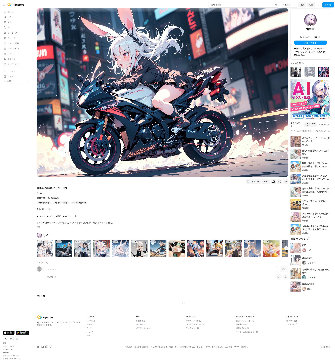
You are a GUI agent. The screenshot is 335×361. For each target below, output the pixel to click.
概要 (4, 343)
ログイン (328, 5)
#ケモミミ (41, 216)
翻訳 (38, 227)
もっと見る (323, 124)
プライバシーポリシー (11, 356)
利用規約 (6, 353)
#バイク (50, 216)
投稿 (311, 5)
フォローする (310, 42)
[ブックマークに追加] (273, 181)
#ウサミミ (67, 216)
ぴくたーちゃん (8, 346)
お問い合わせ (8, 349)
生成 (302, 5)
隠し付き (50, 277)
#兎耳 (58, 216)
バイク (49, 209)
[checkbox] (45, 277)
